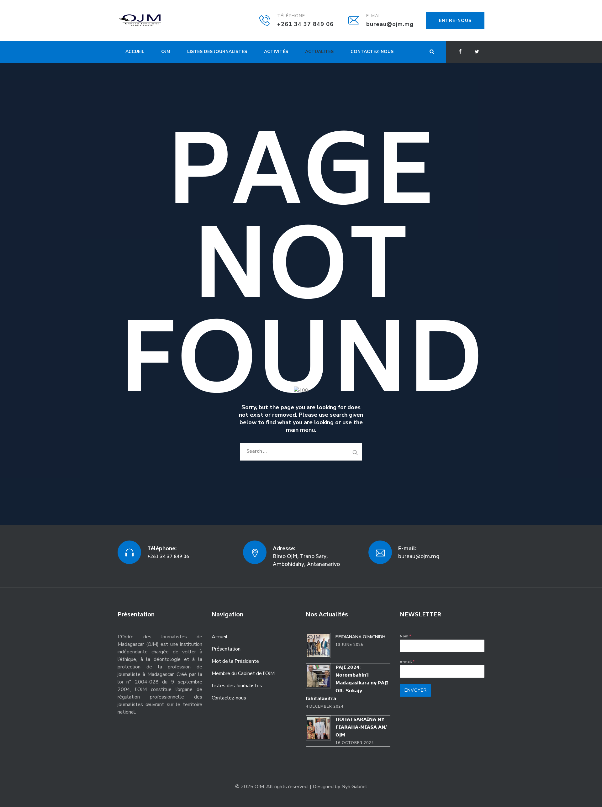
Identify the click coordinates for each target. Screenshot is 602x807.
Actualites (319, 52)
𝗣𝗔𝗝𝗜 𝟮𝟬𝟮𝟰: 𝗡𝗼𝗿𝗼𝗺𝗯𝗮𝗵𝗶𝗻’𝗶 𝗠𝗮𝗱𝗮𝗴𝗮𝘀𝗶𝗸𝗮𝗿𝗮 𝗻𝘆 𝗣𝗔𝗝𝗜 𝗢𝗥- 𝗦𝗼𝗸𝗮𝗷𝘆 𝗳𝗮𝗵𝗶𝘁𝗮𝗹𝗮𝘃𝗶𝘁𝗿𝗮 (347, 683)
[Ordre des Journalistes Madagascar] (150, 20)
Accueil (134, 52)
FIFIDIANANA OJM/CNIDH (360, 637)
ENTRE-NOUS (455, 21)
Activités (276, 52)
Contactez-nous (372, 52)
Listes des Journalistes (217, 52)
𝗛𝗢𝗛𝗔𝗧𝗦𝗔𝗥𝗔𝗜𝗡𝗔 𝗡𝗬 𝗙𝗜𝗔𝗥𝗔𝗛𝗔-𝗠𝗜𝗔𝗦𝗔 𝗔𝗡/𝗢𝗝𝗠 (361, 727)
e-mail (407, 661)
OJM (165, 52)
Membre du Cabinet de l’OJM (243, 673)
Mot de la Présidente (235, 661)
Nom (405, 636)
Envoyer (415, 690)
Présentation (226, 649)
